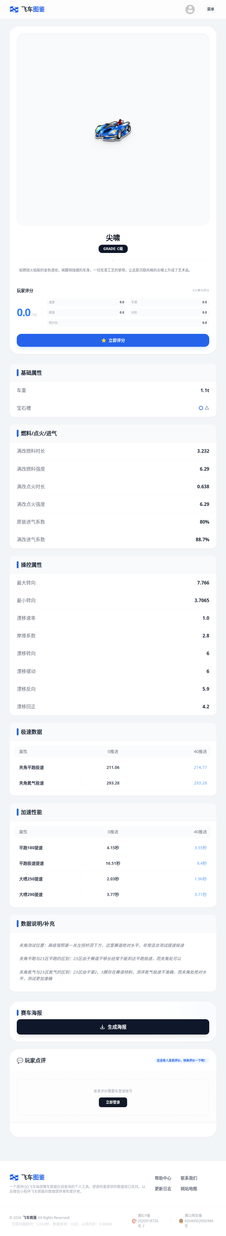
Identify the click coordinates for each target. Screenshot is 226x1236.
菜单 (210, 9)
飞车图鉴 (30, 1217)
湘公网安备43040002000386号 (199, 1221)
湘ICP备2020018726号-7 (148, 1221)
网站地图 (189, 1188)
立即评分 (113, 340)
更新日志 (163, 1188)
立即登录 (113, 1102)
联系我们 (189, 1178)
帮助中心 (163, 1178)
